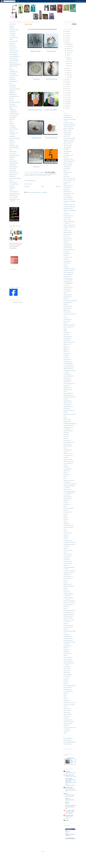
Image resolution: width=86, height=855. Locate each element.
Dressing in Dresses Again (70, 776)
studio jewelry (67, 296)
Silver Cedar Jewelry (14, 172)
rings (65, 697)
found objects (67, 361)
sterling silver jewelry (68, 704)
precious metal (67, 123)
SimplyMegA (12, 176)
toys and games (67, 455)
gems (65, 412)
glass (65, 608)
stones (65, 451)
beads (65, 399)
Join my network (70, 837)
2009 (66, 103)
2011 (66, 99)
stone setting (66, 710)
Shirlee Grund (12, 170)
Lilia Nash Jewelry (13, 115)
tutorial (65, 176)
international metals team (69, 300)
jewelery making (67, 430)
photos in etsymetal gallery (72, 761)
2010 (66, 101)
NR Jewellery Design (14, 147)
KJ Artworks (12, 104)
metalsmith (66, 253)
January (68, 77)
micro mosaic (67, 440)
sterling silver (67, 387)
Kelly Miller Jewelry (14, 96)
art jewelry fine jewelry (69, 397)
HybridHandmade (13, 81)
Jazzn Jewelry (12, 87)
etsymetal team (67, 126)
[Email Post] (45, 172)
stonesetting (66, 261)
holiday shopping (68, 625)
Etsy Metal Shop (67, 740)
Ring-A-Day (66, 234)
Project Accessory (68, 327)
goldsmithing (67, 421)
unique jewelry (67, 714)
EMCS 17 (66, 348)
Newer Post (27, 186)
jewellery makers (67, 638)
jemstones (66, 634)
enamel (65, 266)
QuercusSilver (12, 153)
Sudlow (11, 180)
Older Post (58, 186)
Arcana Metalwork (13, 37)
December (69, 44)
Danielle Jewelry (13, 62)
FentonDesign (12, 73)
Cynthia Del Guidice (14, 60)
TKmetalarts (12, 187)
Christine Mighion (13, 54)
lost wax (65, 436)
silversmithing (67, 450)
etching (65, 565)
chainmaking (67, 401)
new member (66, 676)
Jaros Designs (12, 85)
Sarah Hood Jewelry (13, 163)
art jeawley (66, 494)
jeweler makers (67, 636)
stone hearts (66, 708)
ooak (65, 293)
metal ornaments (67, 661)
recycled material (67, 691)
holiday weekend (67, 627)
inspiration (66, 332)
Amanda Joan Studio (14, 29)
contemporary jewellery (69, 542)
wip (64, 733)
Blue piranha (12, 45)
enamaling (66, 557)
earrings (65, 355)
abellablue (11, 26)
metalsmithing (53, 174)
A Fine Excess (12, 24)
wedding (66, 725)
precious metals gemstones (70, 314)
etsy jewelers (66, 404)
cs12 (65, 552)
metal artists (66, 378)
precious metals (29, 175)
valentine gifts (67, 319)
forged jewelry (67, 584)
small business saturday (69, 702)
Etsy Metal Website (68, 738)
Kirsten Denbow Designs (15, 102)
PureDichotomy (13, 151)
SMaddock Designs (35, 51)
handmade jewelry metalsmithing (68, 282)
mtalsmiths (66, 672)
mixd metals (66, 666)
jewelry (65, 136)
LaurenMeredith (13, 112)
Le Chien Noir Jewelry (14, 113)
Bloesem (67, 802)
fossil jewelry (67, 359)
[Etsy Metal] (13, 295)
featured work (67, 578)
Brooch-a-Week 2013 (68, 180)
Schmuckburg (12, 165)
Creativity (66, 263)
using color (66, 716)
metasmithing (67, 380)
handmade (66, 166)
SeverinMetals (12, 168)
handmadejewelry (68, 616)
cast (64, 329)
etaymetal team (67, 563)
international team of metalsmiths (68, 279)
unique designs (67, 389)
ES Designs (12, 70)
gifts (65, 417)
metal (65, 438)
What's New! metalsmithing (70, 210)
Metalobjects (12, 136)
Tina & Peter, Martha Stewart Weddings (69, 812)
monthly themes (67, 215)
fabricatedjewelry (67, 406)
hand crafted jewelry (68, 204)
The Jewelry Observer (70, 805)
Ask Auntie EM (67, 197)
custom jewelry (67, 554)
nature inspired (67, 674)
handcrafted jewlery (68, 425)
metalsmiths (66, 151)
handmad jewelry (67, 368)
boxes (65, 514)
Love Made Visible (69, 810)
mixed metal (66, 668)
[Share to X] (51, 172)
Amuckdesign (12, 33)
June (68, 57)
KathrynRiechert (13, 94)
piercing (65, 681)
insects (65, 629)
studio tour (66, 712)
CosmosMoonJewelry (14, 56)
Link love (67, 803)
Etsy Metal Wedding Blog (69, 742)
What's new (66, 130)
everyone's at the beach (69, 571)
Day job (65, 298)
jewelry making (67, 208)
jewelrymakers (67, 302)
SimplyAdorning (13, 174)
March (68, 72)
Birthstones (66, 344)
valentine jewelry (67, 720)
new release (66, 340)
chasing (65, 536)
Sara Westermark (13, 161)
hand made (66, 217)
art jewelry (66, 132)
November (69, 46)
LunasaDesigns (12, 127)
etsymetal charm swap (68, 268)
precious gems (67, 687)
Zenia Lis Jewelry (13, 197)
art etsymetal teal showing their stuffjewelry (69, 492)
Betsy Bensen (12, 43)
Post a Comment (28, 184)
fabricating (66, 408)
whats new (66, 219)
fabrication (66, 144)
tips (64, 170)
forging (65, 189)
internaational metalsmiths (70, 631)
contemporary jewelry (68, 544)
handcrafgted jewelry (68, 610)
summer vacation (67, 453)
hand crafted (66, 276)
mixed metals (67, 247)
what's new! (66, 163)
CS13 (65, 323)
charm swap (66, 145)
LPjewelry (11, 123)
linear (65, 655)
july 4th (65, 647)
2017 (66, 86)
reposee (65, 693)
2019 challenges (67, 393)
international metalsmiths (69, 201)
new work (66, 195)
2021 (66, 42)
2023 (66, 38)
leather (65, 434)
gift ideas (66, 606)
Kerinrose (11, 98)
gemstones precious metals (70, 414)
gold (65, 331)
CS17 (65, 346)
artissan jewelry (67, 498)
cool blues (66, 546)
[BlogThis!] (49, 172)
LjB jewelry (12, 119)
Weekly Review (67, 186)
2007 (66, 108)
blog (65, 506)
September (69, 50)
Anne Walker (12, 35)
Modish (67, 820)
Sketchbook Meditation (70, 800)
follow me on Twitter (17, 302)
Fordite (65, 472)
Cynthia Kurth (67, 469)
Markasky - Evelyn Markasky (13, 133)
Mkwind (11, 140)
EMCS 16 (66, 471)
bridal (65, 517)
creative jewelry (67, 550)
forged (65, 582)
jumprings (66, 649)
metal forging (67, 338)
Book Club (66, 321)
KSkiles (11, 108)
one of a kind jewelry (68, 383)
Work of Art (66, 230)
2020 (66, 79)
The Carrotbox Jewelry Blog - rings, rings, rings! (70, 780)
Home (42, 186)
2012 (66, 97)
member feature (67, 159)
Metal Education (67, 395)
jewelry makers (67, 172)
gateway (65, 590)
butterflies (66, 523)
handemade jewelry (68, 614)
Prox (10, 149)
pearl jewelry (66, 444)
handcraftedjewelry (68, 366)
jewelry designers (67, 272)
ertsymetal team (67, 561)
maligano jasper (67, 657)
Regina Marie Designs (14, 155)
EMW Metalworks (13, 66)
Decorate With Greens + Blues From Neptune (70, 795)
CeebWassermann (13, 52)
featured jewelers (67, 576)
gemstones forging (68, 604)
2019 (66, 82)
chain (65, 531)
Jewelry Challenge (68, 138)
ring (64, 695)
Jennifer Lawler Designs (14, 89)
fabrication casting (68, 572)
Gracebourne (12, 77)
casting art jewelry (68, 525)
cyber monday (67, 556)
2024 (66, 35)
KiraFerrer (11, 100)
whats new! (66, 731)
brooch (65, 519)
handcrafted (66, 191)
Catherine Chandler (13, 50)
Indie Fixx (67, 798)
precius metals (67, 689)
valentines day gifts (68, 721)
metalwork (66, 214)
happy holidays (67, 618)
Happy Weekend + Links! (70, 772)
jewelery (65, 251)
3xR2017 (66, 467)
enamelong (66, 559)
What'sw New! (67, 489)
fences (65, 580)
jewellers (66, 432)
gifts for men (66, 419)
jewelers (65, 285)
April (68, 70)
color (65, 538)
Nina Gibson (12, 142)
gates (65, 588)
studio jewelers (67, 295)
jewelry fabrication (68, 376)
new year (66, 678)
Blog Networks (68, 829)
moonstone (66, 670)
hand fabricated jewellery (69, 423)
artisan (65, 236)
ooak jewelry (66, 312)
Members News (67, 232)
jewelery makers (67, 287)
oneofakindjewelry (68, 442)
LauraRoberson (12, 110)
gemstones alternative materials (68, 594)
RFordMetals (12, 157)
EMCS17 (66, 351)
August (68, 53)
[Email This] (48, 172)
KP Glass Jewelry (13, 106)
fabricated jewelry (68, 193)
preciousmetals (67, 446)
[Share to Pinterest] (54, 172)
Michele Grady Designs (14, 138)
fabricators (66, 574)
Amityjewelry (12, 31)
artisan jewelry (67, 142)
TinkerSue (11, 186)
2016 (66, 88)
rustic (65, 699)
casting (65, 153)
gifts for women (67, 199)
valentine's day (67, 459)
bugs (65, 521)
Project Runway (67, 155)
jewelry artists (67, 289)
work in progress (67, 463)
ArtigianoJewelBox (13, 41)
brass (65, 515)
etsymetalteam (67, 245)
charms (65, 535)
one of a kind (67, 291)
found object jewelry (68, 410)
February (69, 75)
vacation (66, 718)
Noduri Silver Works (14, 146)
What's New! (69, 59)
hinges (65, 623)
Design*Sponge (69, 787)
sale (64, 448)
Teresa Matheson (13, 182)
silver (65, 317)
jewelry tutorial (67, 645)
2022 (66, 40)
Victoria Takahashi (13, 191)
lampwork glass (67, 653)
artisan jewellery (67, 274)
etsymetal (66, 168)
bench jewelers (67, 308)
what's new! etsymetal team (42, 175)
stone (65, 706)
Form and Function (13, 75)
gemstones (32, 174)
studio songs (66, 240)
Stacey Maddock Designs (15, 178)
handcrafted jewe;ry (68, 612)
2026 (66, 31)
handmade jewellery (68, 249)
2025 (66, 33)
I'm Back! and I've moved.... (69, 817)
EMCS (65, 304)
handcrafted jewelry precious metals (68, 364)
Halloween (66, 474)
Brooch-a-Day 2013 (68, 178)
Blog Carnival (67, 165)
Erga (10, 68)
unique (65, 457)
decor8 (67, 793)
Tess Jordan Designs (13, 184)
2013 (66, 95)
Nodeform (11, 144)
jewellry (65, 334)
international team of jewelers (68, 428)
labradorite (66, 651)
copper (65, 548)
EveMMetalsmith (13, 71)
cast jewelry (66, 353)
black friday (66, 504)
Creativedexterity (13, 58)
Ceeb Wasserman (51, 51)
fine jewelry (66, 238)
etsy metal (66, 182)
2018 (66, 84)
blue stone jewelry (68, 508)
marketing (66, 310)
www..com (70, 757)
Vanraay (11, 189)
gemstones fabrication (69, 602)
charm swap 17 (67, 402)
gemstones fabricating (69, 600)
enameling (66, 147)
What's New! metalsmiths (69, 484)
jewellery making (67, 640)
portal (65, 683)
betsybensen (36, 167)
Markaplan (11, 131)
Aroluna (11, 39)
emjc (65, 265)
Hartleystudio (12, 79)
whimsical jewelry (68, 461)
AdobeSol (11, 28)
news (65, 149)
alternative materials (68, 225)
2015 (66, 90)
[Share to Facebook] (52, 172)
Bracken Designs (13, 47)
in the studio (66, 257)
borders (65, 510)
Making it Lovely (69, 775)
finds (65, 157)
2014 (66, 93)
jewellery (66, 134)
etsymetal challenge (68, 206)
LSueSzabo (12, 125)
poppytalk (67, 771)
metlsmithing (67, 381)
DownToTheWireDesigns (15, 64)
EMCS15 (66, 350)
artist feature (66, 244)
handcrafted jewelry (42, 174)
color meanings (67, 540)
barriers (65, 500)
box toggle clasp (67, 512)
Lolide (10, 121)
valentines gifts (67, 723)
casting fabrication (68, 527)
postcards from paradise (69, 685)
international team (68, 270)
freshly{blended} (69, 815)
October (69, 48)
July (68, 55)
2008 (66, 106)
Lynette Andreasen (13, 129)
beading (65, 502)
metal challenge (67, 659)
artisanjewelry (67, 496)
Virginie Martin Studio (14, 193)
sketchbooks (66, 700)
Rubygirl (11, 159)
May (68, 68)
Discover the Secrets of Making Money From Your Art (70, 790)
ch (64, 529)
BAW (65, 184)
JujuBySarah (12, 92)
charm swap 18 (67, 533)
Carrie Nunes (12, 49)
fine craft (66, 357)
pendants (66, 385)
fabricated (66, 187)
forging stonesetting (68, 586)
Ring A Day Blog (67, 744)
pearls (65, 255)
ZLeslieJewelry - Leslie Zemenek (14, 200)
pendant (65, 680)
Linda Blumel (12, 117)
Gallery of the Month (68, 325)
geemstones (66, 591)
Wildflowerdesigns (13, 195)
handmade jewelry (68, 140)
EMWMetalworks (36, 138)
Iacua (10, 83)
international (66, 374)
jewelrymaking (67, 336)
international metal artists (69, 227)
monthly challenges (68, 161)
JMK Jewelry (12, 90)
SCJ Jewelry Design (13, 167)
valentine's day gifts (68, 342)
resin (65, 259)
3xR (65, 174)
